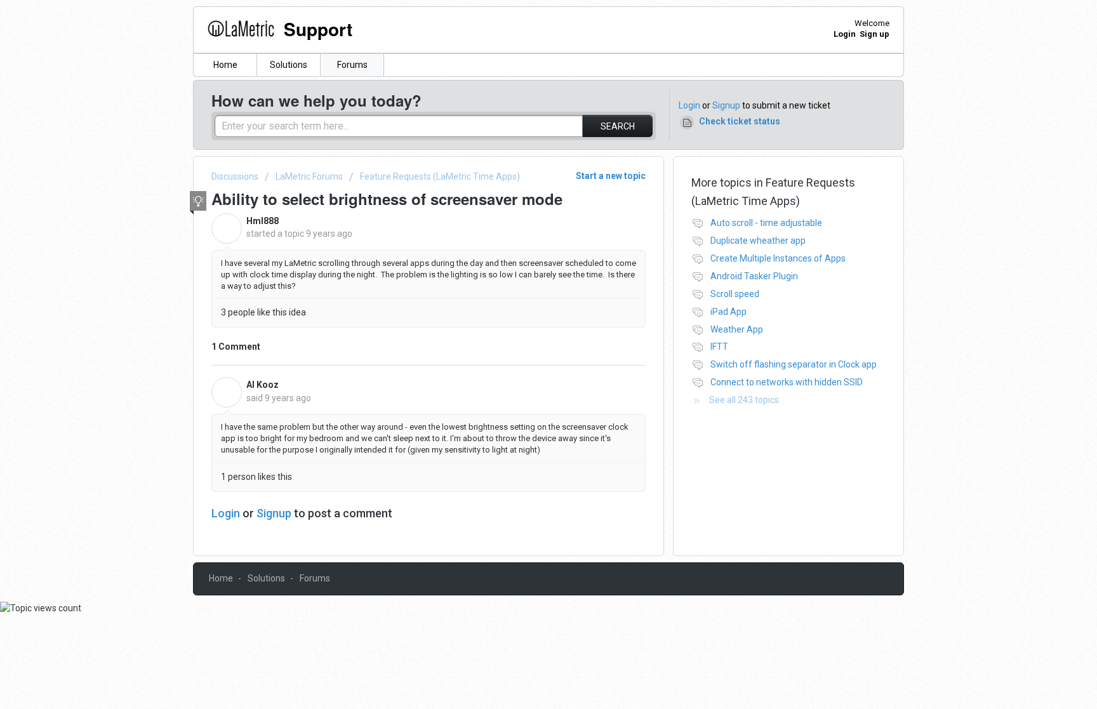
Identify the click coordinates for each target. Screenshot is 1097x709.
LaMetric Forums (309, 176)
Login (689, 105)
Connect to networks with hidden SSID (786, 382)
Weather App (736, 329)
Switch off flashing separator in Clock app (793, 364)
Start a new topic (611, 176)
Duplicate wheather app (758, 240)
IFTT (719, 346)
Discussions (234, 176)
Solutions (288, 65)
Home (225, 65)
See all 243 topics (744, 400)
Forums (352, 65)
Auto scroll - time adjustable (766, 223)
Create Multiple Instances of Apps (778, 258)
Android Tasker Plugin (754, 276)
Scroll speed (734, 294)
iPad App (728, 312)
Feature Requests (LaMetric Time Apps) (440, 176)
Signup (726, 105)
